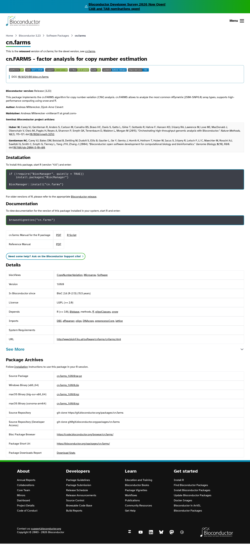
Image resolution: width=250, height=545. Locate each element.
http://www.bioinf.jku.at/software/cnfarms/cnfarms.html (89, 339)
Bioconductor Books (137, 485)
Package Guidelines (78, 480)
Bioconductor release (83, 196)
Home (9, 35)
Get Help (130, 510)
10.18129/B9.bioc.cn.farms (33, 77)
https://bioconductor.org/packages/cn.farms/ (83, 443)
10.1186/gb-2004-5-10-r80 (29, 147)
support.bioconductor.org (46, 528)
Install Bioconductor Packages (192, 490)
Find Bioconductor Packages (191, 485)
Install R (179, 480)
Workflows (131, 495)
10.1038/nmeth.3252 (42, 134)
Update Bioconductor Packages (192, 495)
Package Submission (78, 485)
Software (102, 275)
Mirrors (21, 495)
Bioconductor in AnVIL (187, 505)
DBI (59, 321)
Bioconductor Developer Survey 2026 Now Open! (127, 4)
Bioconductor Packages (188, 510)
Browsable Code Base (79, 505)
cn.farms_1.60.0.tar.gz (69, 376)
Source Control (75, 500)
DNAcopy (88, 321)
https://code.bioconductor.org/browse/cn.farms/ (85, 434)
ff (93, 311)
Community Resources (138, 505)
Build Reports (74, 510)
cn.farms (90, 51)
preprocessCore (104, 321)
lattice (119, 321)
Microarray (90, 275)
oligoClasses (103, 311)
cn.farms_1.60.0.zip (68, 385)
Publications (132, 500)
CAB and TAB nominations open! (114, 9)
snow (115, 311)
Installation (21, 367)
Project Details (26, 505)
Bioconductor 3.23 (30, 35)
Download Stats (66, 453)
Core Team (23, 490)
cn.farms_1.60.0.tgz (68, 394)
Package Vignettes (136, 490)
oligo (79, 321)
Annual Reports (26, 480)
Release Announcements (81, 495)
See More (15, 349)
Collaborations (25, 485)
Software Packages (57, 35)
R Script (71, 235)
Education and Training (138, 480)
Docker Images (183, 500)
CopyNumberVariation (70, 275)
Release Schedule (77, 490)
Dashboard (23, 500)
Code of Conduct (27, 510)
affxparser (68, 321)
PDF (58, 235)
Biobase (74, 311)
